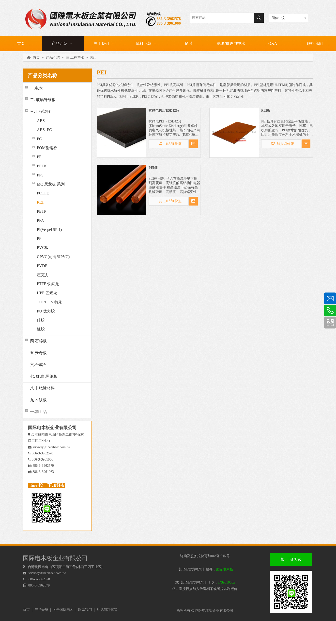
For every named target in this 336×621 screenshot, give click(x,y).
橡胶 (41, 329)
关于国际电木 (63, 610)
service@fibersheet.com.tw (51, 447)
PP (39, 238)
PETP (41, 211)
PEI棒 (153, 168)
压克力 (43, 275)
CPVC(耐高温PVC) (53, 257)
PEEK (42, 166)
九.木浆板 (38, 400)
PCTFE (43, 193)
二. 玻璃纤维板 (43, 100)
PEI (40, 202)
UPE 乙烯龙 (47, 293)
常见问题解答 (107, 610)
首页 (26, 610)
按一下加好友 (291, 559)
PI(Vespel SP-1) (49, 229)
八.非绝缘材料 (42, 388)
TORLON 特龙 (49, 302)
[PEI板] (234, 132)
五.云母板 (38, 353)
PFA (40, 220)
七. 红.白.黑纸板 (44, 376)
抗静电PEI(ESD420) (164, 110)
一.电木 (36, 88)
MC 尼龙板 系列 (51, 184)
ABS (41, 121)
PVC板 (43, 247)
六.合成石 (38, 364)
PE (39, 157)
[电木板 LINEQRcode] (291, 592)
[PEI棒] (121, 189)
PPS (40, 175)
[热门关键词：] (259, 18)
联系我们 (85, 610)
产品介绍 (41, 610)
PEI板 (265, 110)
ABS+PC (44, 130)
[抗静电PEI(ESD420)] (121, 132)
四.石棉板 (38, 341)
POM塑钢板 (47, 148)
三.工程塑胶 (40, 111)
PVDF (42, 266)
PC (39, 139)
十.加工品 (38, 412)
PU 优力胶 (46, 311)
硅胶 (41, 320)
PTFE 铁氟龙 (48, 284)
